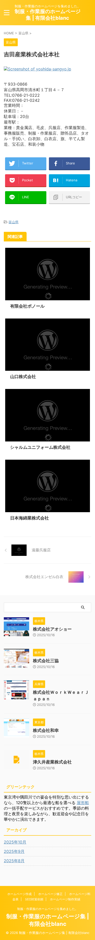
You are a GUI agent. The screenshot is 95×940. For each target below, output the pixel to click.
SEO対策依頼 (34, 899)
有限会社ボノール (27, 306)
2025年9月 (14, 851)
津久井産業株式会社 (52, 761)
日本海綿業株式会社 (29, 518)
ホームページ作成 (19, 894)
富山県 (13, 222)
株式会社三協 (46, 660)
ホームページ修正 (50, 894)
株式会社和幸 (46, 730)
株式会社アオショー (52, 629)
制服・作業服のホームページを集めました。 (47, 909)
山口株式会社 (23, 376)
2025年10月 (15, 842)
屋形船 (83, 802)
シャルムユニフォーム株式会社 (40, 447)
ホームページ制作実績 (65, 899)
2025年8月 (14, 860)
